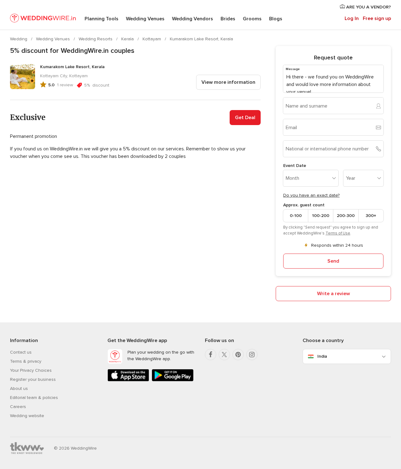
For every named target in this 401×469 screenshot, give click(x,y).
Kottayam (152, 39)
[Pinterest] (238, 354)
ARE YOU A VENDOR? (368, 7)
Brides (228, 19)
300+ (371, 215)
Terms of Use (337, 233)
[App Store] (128, 380)
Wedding (19, 39)
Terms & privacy (25, 361)
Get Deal (245, 117)
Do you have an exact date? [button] (311, 195)
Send (333, 261)
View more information (228, 82)
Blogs (275, 19)
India (322, 356)
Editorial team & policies (34, 397)
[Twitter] (224, 354)
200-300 (346, 215)
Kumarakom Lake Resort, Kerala (201, 39)
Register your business (33, 379)
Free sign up (377, 18)
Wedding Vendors (192, 19)
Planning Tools (101, 19)
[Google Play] (172, 380)
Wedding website (27, 415)
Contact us (21, 352)
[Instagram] (252, 354)
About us (19, 388)
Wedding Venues (145, 19)
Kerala (128, 39)
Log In (352, 18)
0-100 (296, 215)
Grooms (252, 19)
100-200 (320, 215)
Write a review (333, 293)
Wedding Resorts (96, 39)
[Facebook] (210, 354)
